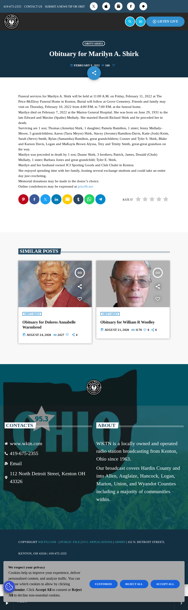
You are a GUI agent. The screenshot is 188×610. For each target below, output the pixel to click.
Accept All (165, 584)
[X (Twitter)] (94, 6)
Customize (103, 584)
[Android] (143, 6)
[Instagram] (118, 6)
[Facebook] (131, 6)
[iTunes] (106, 6)
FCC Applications (97, 542)
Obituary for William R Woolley (127, 322)
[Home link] (11, 22)
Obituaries (94, 43)
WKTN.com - (48, 542)
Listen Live (165, 22)
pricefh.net (85, 186)
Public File (70, 542)
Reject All (134, 584)
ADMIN (120, 542)
